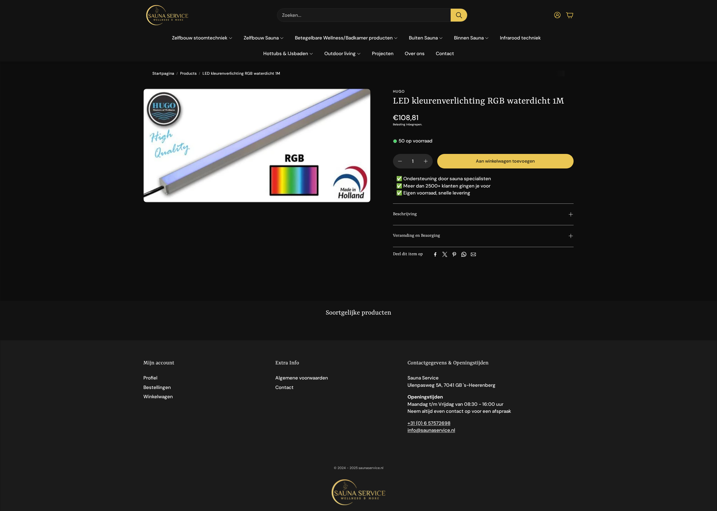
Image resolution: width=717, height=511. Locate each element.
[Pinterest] (454, 254)
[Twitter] (444, 254)
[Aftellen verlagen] (400, 161)
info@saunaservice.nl (431, 430)
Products (188, 73)
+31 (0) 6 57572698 (429, 423)
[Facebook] (435, 254)
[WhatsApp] (463, 254)
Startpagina (163, 73)
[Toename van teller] (426, 161)
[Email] (473, 254)
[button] (372, 15)
